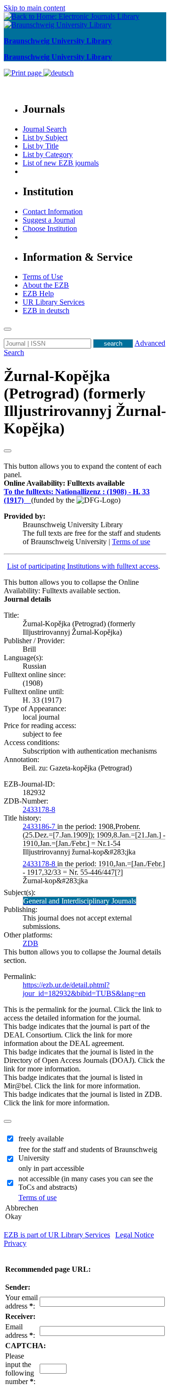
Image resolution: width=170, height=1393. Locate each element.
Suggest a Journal (49, 220)
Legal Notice (134, 1235)
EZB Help (38, 294)
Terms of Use (43, 277)
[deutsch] (58, 73)
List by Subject (45, 137)
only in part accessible (51, 1168)
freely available (41, 1139)
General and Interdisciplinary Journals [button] (79, 901)
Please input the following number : (20, 1368)
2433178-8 (39, 809)
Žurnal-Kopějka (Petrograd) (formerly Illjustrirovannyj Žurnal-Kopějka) (85, 402)
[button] (64, 483)
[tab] (85, 483)
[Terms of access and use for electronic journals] (28, 500)
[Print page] (23, 73)
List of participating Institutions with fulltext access (82, 566)
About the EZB (46, 285)
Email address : (20, 1331)
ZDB (30, 943)
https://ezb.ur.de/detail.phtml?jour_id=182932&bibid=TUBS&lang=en (84, 989)
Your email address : (21, 1302)
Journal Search (45, 129)
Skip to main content (34, 8)
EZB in (46, 311)
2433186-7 (40, 826)
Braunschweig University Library (58, 41)
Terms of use (131, 542)
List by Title (41, 146)
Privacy (15, 1243)
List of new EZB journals (61, 163)
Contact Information (53, 211)
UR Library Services (54, 302)
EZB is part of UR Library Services (57, 1235)
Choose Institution (50, 228)
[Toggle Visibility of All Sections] (7, 450)
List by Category (48, 154)
